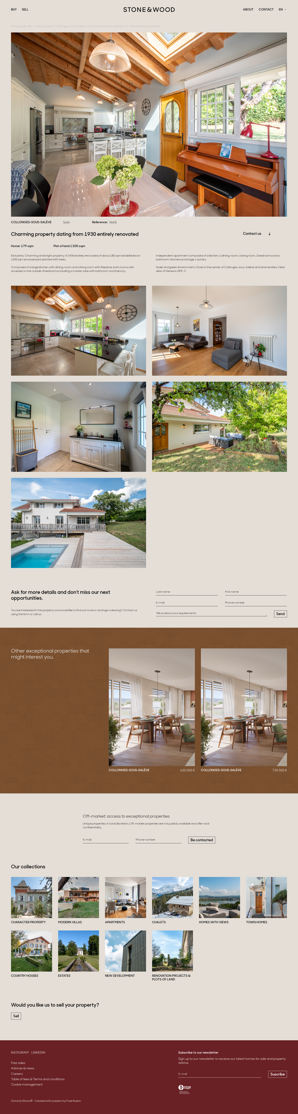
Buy (14, 9)
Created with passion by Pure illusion (57, 1101)
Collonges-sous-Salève (70, 26)
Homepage (18, 26)
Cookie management (27, 1084)
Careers (17, 1074)
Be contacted (202, 840)
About (248, 9)
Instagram (20, 1052)
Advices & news (22, 1068)
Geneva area (44, 26)
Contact (266, 9)
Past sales (18, 1063)
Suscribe (277, 1074)
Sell (25, 9)
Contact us (252, 234)
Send (280, 614)
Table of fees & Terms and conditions (37, 1079)
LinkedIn (38, 1052)
